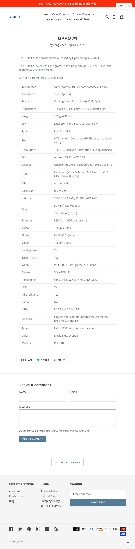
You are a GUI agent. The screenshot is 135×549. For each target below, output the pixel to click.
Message (24, 406)
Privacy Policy (49, 491)
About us (14, 491)
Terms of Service (51, 506)
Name (23, 392)
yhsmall (21, 541)
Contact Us (16, 496)
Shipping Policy (50, 501)
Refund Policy (49, 496)
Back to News (70, 462)
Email (73, 392)
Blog (11, 501)
